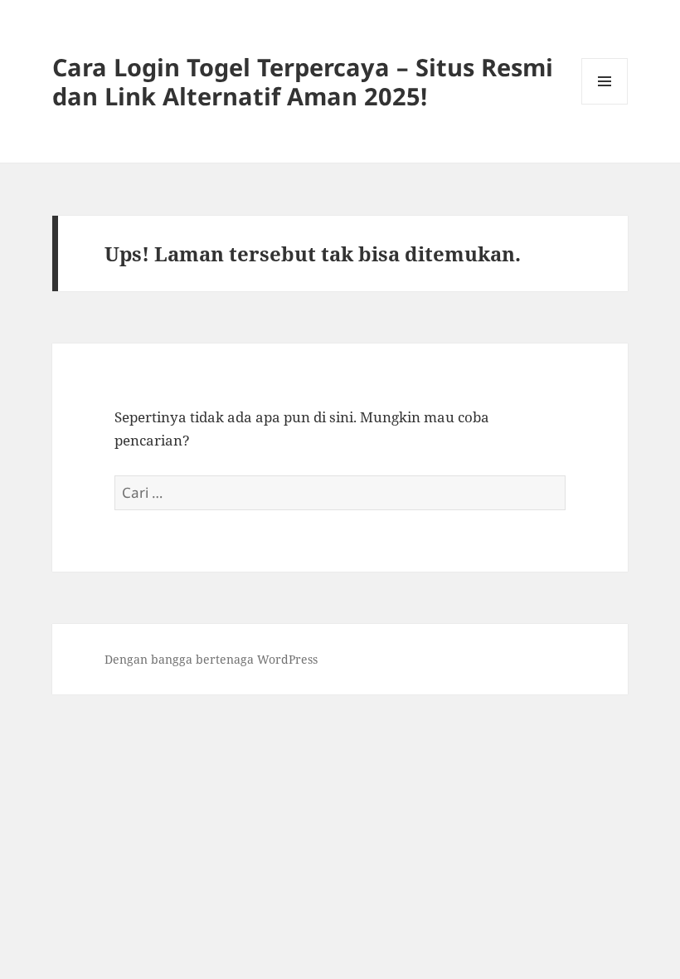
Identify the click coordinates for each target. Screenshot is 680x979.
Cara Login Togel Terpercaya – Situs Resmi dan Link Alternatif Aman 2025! (302, 81)
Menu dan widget (605, 104)
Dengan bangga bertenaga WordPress (211, 659)
